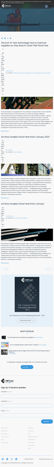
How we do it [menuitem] (4, 434)
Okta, (44, 73)
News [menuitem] (29, 448)
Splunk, (19, 73)
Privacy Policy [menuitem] (4, 442)
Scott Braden (9, 150)
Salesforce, (40, 73)
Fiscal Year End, (33, 73)
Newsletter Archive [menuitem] (33, 437)
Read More (5, 131)
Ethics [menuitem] (2, 439)
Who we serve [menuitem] (5, 437)
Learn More (25, 367)
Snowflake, (27, 73)
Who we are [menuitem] (4, 428)
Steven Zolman (9, 216)
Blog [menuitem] (29, 434)
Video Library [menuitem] (31, 445)
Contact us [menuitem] (31, 431)
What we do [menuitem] (4, 431)
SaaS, (14, 218)
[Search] (46, 6)
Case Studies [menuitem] (31, 442)
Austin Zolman (9, 71)
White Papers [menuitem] (31, 439)
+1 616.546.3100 (28, 459)
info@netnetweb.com (46, 459)
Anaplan (48, 73)
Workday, (14, 73)
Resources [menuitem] (31, 428)
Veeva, (22, 73)
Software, (15, 152)
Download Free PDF (25, 320)
